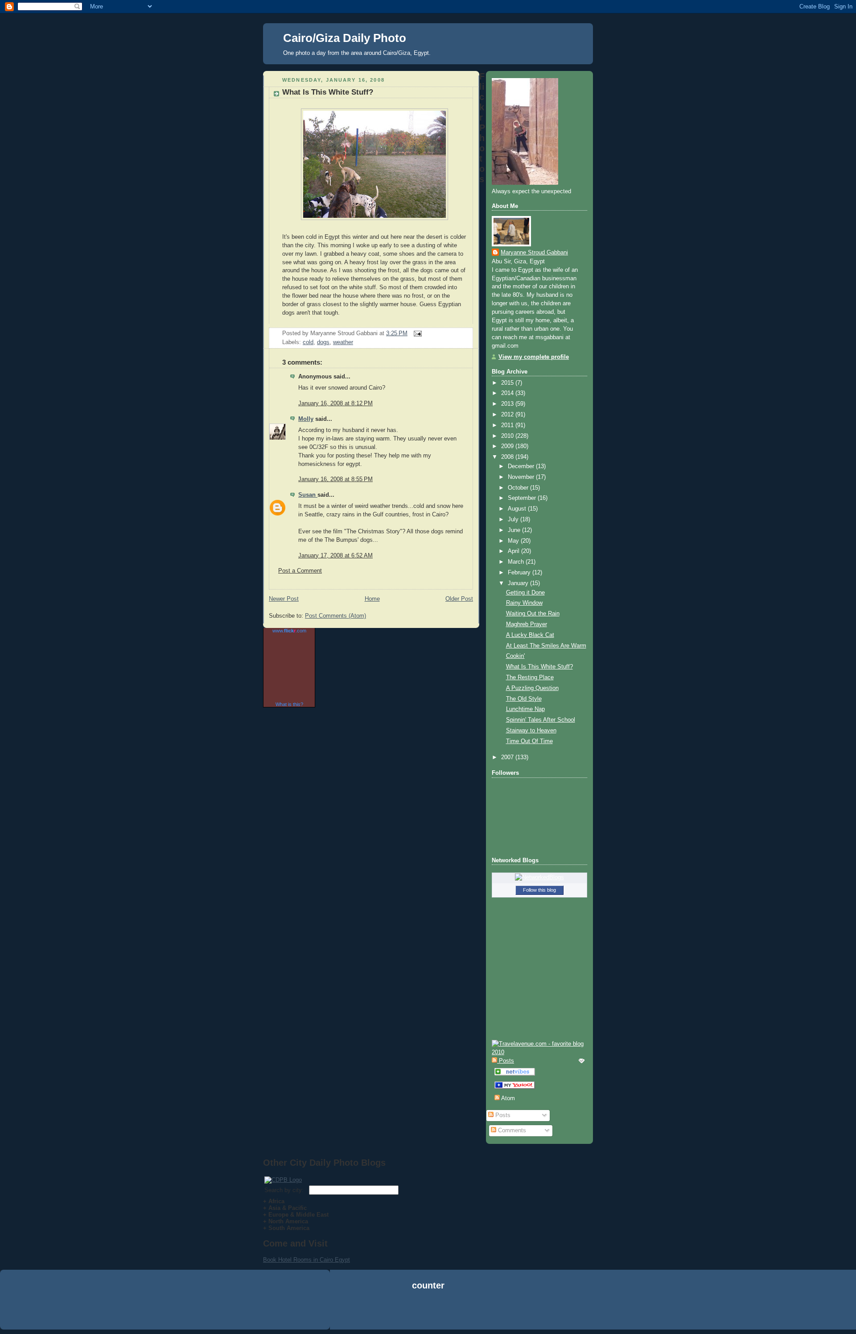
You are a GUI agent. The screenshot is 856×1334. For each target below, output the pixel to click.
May (514, 541)
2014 (508, 393)
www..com (289, 630)
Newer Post (284, 599)
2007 (508, 757)
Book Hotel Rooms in (291, 1259)
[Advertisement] (428, 1311)
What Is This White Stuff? (327, 92)
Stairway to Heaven (531, 730)
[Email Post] (416, 333)
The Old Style (524, 699)
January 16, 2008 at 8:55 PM (335, 479)
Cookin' (515, 656)
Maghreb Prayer (526, 624)
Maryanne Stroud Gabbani (534, 252)
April (514, 551)
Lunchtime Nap (525, 709)
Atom (507, 1098)
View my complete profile (533, 357)
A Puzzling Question (532, 688)
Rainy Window (524, 603)
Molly (305, 419)
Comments (511, 1130)
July (514, 519)
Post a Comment (300, 571)
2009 (508, 446)
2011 (508, 425)
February (520, 572)
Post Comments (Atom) (335, 616)
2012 (508, 414)
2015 (508, 383)
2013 (508, 404)
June (515, 530)
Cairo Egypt (335, 1259)
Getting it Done (525, 593)
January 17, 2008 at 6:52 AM (335, 556)
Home (372, 599)
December (522, 466)
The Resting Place (530, 677)
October (519, 488)
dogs (323, 342)
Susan (307, 495)
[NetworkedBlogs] (539, 877)
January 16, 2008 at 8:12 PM (335, 403)
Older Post (459, 599)
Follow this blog (539, 890)
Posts (502, 1115)
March (517, 562)
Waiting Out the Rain (533, 614)
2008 (508, 457)
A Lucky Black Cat (530, 635)
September (523, 498)
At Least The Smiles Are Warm (546, 646)
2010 (508, 436)
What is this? (289, 704)
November (522, 477)
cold (308, 342)
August (518, 509)
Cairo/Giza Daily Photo (344, 38)
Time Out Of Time (529, 741)
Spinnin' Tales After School (540, 720)
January (519, 583)
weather (343, 342)
